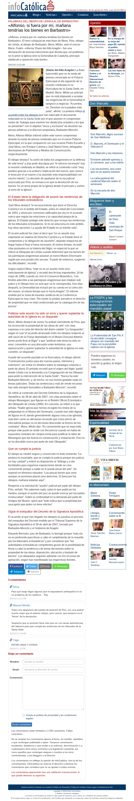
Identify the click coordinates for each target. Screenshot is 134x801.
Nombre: (14, 661)
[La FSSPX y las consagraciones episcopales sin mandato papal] (107, 321)
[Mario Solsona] (98, 503)
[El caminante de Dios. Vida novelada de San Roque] (98, 219)
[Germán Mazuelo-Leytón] (116, 552)
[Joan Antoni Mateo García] (116, 523)
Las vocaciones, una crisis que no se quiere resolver (106, 170)
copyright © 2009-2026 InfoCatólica (67, 791)
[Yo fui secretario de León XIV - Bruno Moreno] (107, 396)
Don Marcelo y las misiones (107, 153)
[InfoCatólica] (31, 5)
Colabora (83, 14)
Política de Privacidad (61, 787)
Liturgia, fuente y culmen (95, 516)
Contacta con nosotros (43, 787)
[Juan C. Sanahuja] (98, 555)
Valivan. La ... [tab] (112, 253)
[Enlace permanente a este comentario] (11, 586)
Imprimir (34, 571)
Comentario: (15, 677)
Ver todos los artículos (99, 96)
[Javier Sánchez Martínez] (98, 526)
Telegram (17, 571)
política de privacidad (47, 715)
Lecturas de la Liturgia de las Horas (115, 433)
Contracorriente (118, 544)
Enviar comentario (21, 724)
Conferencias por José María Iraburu (116, 448)
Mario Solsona (95, 494)
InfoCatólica (18, 15)
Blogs (36, 14)
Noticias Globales (96, 546)
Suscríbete (99, 14)
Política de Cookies (78, 787)
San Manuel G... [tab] (97, 253)
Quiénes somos (27, 787)
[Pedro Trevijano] (116, 503)
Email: (16, 669)
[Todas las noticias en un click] (107, 414)
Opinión (66, 14)
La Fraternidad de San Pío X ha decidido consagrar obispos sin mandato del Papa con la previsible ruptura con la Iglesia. (107, 341)
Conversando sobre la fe (117, 514)
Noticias (50, 14)
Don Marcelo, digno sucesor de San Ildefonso (107, 136)
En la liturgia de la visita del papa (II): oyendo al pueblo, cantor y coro (116, 44)
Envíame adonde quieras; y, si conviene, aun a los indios (107, 161)
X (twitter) (58, 793)
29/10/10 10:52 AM (16, 65)
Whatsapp (61, 566)
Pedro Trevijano (114, 494)
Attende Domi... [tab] (96, 259)
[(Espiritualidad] (98, 433)
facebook (67, 793)
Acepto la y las (51, 717)
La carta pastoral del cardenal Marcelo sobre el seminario (106, 181)
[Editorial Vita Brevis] (107, 468)
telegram (75, 793)
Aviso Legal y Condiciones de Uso (100, 787)
